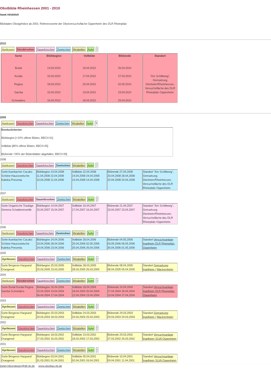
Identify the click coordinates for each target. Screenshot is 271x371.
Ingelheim (149, 243)
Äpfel (91, 49)
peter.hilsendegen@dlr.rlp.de (18, 366)
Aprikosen (8, 49)
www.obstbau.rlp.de (50, 366)
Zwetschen (63, 49)
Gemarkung (161, 265)
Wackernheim (165, 269)
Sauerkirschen (45, 49)
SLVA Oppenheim (165, 338)
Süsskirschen (25, 123)
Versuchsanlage (163, 239)
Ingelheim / (149, 269)
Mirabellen (79, 49)
